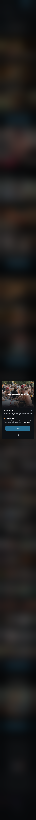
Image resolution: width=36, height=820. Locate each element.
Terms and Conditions (19, 415)
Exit (18, 435)
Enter (18, 428)
